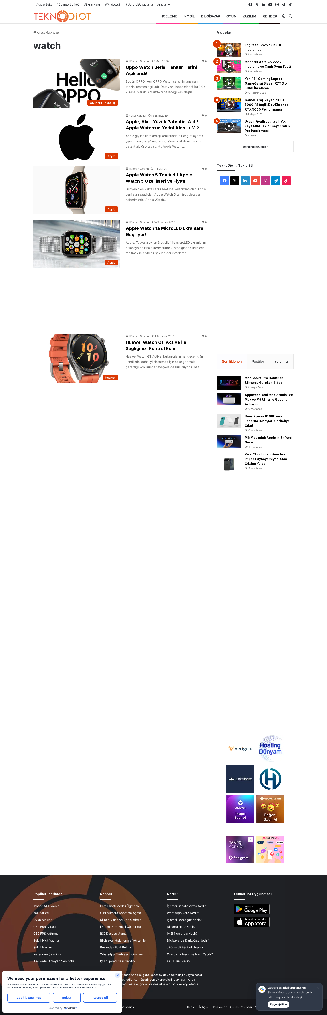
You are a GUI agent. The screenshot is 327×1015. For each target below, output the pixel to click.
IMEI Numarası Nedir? (182, 933)
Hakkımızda (219, 1007)
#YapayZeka (44, 4)
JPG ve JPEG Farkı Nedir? (185, 947)
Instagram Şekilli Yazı (48, 954)
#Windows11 (112, 4)
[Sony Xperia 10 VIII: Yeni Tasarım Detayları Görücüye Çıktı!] (229, 421)
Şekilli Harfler (42, 947)
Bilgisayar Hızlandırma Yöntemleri (123, 940)
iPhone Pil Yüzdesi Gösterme (120, 926)
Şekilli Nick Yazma (46, 940)
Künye (191, 1007)
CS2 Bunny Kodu (45, 926)
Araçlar (162, 4)
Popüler (258, 361)
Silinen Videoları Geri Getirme (120, 920)
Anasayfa (43, 32)
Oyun (231, 16)
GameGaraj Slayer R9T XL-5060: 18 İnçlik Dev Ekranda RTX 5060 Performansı (266, 104)
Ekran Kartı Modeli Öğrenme (120, 906)
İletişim (203, 1007)
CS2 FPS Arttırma (46, 933)
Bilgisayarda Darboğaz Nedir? (188, 940)
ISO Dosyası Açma (113, 933)
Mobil (189, 16)
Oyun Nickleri (42, 920)
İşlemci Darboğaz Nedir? (184, 920)
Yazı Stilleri (41, 913)
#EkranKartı (92, 4)
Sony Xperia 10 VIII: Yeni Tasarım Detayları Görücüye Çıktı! (267, 420)
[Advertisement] (120, 298)
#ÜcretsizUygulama (139, 4)
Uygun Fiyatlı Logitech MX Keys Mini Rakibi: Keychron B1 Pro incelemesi (268, 126)
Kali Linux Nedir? (178, 961)
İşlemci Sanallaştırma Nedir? (187, 906)
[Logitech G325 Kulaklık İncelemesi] (229, 50)
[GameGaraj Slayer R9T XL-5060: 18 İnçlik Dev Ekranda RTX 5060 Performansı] (229, 105)
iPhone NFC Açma (46, 906)
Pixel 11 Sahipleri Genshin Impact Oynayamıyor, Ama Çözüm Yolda (266, 458)
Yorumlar (281, 361)
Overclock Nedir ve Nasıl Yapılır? (190, 954)
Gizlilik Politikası (241, 1007)
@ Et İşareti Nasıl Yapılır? (117, 961)
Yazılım (249, 16)
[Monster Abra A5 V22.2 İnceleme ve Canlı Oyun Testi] (229, 66)
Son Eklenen (232, 361)
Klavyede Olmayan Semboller (54, 961)
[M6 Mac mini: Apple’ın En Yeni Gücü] (229, 441)
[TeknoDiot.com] (62, 16)
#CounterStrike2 (68, 4)
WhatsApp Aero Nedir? (183, 913)
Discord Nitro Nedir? (181, 926)
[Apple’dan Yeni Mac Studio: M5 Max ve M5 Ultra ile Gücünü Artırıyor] (229, 399)
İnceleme (168, 16)
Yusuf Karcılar (137, 115)
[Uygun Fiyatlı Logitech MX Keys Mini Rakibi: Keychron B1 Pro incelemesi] (229, 126)
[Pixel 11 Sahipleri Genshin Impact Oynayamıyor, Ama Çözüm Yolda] (229, 464)
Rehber (269, 16)
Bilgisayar (210, 16)
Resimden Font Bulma (115, 947)
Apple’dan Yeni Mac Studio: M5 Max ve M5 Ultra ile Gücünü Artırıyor (269, 399)
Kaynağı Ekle (278, 1004)
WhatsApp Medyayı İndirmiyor (121, 954)
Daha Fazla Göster (255, 146)
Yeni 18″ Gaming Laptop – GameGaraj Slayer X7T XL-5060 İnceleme (266, 83)
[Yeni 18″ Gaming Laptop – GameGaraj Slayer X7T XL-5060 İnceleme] (229, 83)
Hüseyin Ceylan (139, 61)
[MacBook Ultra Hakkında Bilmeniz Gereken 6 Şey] (229, 383)
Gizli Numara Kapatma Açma (120, 913)
